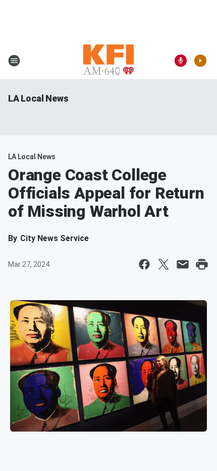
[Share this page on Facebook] (144, 264)
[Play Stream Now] (200, 61)
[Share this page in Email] (183, 264)
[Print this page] (202, 264)
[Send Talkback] (181, 61)
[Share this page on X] (163, 264)
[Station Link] (108, 60)
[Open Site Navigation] (14, 61)
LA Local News (38, 98)
